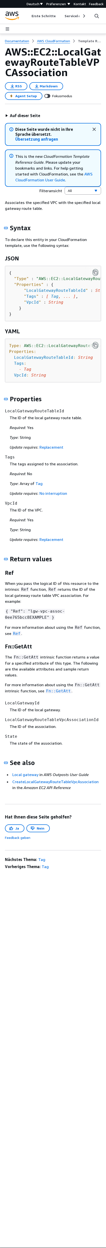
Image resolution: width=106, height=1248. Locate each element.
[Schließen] (94, 129)
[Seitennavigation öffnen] (7, 29)
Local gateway (25, 774)
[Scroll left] (28, 16)
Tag (54, 296)
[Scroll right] (84, 16)
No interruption (53, 493)
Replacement (51, 447)
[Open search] (96, 16)
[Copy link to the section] (6, 228)
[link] (89, 41)
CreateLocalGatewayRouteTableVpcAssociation (55, 781)
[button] (22, 115)
